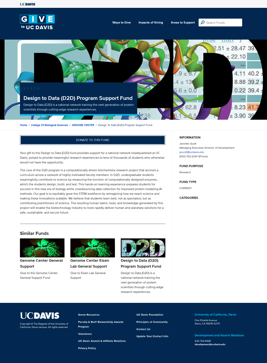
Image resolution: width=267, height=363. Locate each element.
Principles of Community (152, 322)
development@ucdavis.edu (210, 344)
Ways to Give (121, 22)
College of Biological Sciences (49, 125)
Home (23, 125)
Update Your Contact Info (152, 336)
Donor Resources (89, 315)
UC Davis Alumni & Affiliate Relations (102, 341)
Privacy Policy (87, 348)
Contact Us (143, 329)
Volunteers (85, 334)
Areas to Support (183, 22)
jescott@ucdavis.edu (191, 152)
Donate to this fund (92, 140)
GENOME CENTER (83, 125)
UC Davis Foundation (149, 315)
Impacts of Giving (151, 22)
